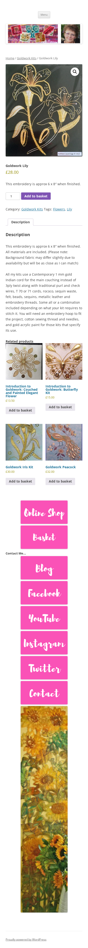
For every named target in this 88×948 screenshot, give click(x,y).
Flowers (59, 209)
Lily (69, 209)
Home (10, 58)
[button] (75, 71)
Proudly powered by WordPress (26, 939)
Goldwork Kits (26, 58)
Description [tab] (20, 222)
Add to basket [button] (20, 410)
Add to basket (35, 196)
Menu (44, 14)
